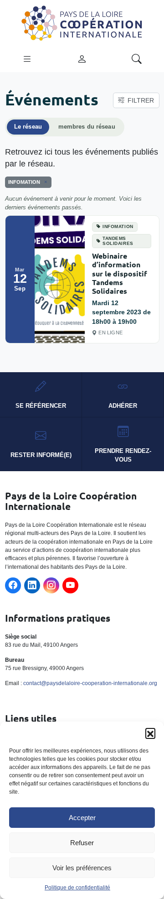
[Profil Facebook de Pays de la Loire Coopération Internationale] (13, 585)
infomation (117, 226)
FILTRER (141, 100)
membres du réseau (86, 127)
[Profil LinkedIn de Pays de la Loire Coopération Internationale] (32, 585)
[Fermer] (44, 182)
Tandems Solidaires (117, 240)
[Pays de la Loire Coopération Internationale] (82, 22)
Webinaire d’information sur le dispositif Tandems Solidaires (119, 273)
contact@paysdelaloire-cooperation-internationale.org (90, 683)
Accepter (82, 817)
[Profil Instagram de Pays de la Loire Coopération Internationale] (51, 585)
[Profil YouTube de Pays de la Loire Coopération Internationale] (70, 585)
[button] (150, 733)
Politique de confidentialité (77, 887)
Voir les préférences (82, 868)
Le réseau (28, 127)
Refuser (82, 843)
